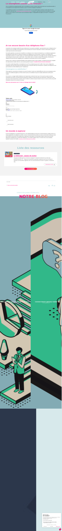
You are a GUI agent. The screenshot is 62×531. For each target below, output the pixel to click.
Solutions (23, 2)
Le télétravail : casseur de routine (25, 156)
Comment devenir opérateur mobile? (46, 302)
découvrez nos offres (31, 138)
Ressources (22, 2)
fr (48, 0)
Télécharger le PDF (49, 164)
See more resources (30, 168)
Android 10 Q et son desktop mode (24, 11)
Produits (18, 2)
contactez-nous (22, 138)
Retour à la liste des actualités (12, 185)
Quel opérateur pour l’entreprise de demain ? (15, 302)
